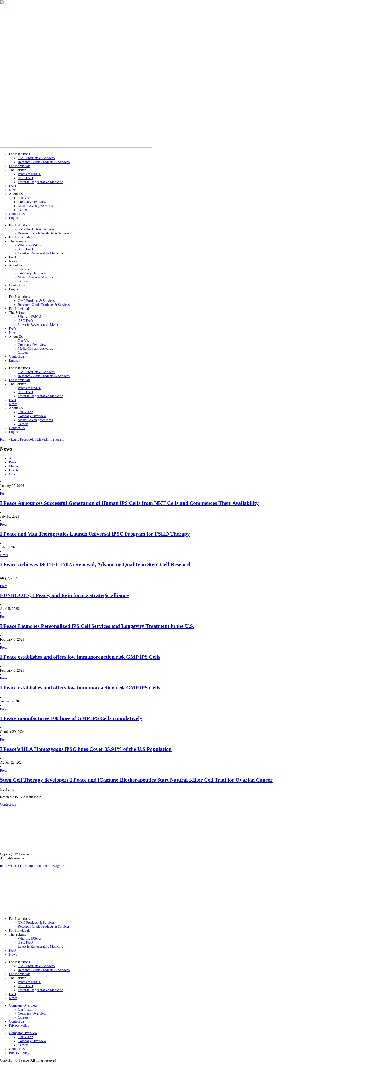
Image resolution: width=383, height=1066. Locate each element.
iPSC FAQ (25, 178)
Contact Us (17, 214)
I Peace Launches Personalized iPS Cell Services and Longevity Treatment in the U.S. (97, 626)
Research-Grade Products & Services (44, 162)
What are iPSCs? (29, 174)
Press (12, 462)
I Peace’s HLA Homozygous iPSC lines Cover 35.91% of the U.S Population (86, 749)
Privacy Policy (19, 1025)
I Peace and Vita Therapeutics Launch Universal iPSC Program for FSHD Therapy (95, 534)
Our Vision (25, 198)
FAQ (12, 186)
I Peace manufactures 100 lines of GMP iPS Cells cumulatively (71, 718)
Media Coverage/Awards (35, 206)
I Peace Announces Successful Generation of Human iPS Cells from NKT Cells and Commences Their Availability (129, 503)
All (11, 458)
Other (13, 474)
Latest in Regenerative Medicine (40, 182)
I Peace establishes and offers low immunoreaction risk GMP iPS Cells (80, 657)
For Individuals (19, 166)
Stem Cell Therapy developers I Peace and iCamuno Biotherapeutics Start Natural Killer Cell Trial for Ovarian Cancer (136, 780)
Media (13, 466)
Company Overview (32, 202)
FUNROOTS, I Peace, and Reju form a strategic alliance (64, 595)
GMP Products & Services (36, 158)
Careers (23, 210)
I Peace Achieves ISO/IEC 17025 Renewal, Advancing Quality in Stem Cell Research (96, 564)
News (13, 190)
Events (13, 470)
